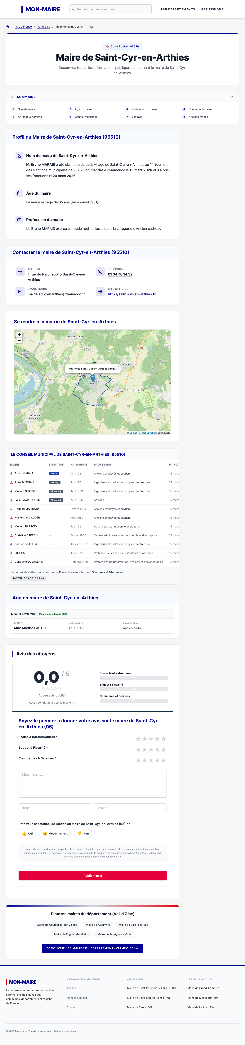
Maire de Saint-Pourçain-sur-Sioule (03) (152, 988)
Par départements (178, 9)
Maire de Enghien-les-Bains (71, 934)
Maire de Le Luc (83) (201, 1007)
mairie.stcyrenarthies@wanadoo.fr (56, 294)
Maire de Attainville (98, 924)
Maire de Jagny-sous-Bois (114, 934)
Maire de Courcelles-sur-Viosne (57, 924)
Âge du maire (80, 109)
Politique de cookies (65, 1031)
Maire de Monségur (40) (203, 997)
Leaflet (133, 432)
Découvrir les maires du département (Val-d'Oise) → (93, 948)
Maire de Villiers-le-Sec (133, 924)
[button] (92, 378)
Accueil (71, 988)
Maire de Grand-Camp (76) (204, 988)
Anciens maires (195, 116)
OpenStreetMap (149, 432)
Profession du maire (141, 109)
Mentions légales (77, 997)
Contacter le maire (197, 109)
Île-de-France (23, 26)
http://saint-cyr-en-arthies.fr (132, 294)
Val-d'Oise (43, 26)
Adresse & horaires (27, 116)
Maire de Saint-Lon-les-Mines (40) (148, 997)
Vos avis (135, 116)
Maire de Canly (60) (139, 1007)
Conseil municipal (83, 116)
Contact (72, 1007)
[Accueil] (7, 26)
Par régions (212, 9)
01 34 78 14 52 (120, 274)
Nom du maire (24, 109)
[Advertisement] (212, 187)
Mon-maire (23, 982)
